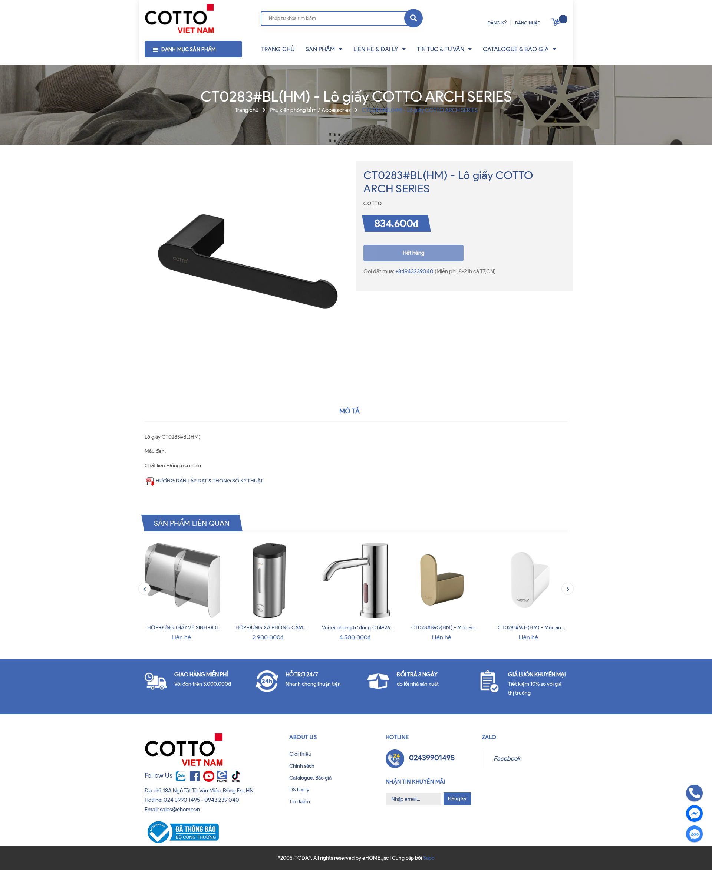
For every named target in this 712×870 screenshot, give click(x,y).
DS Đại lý (299, 790)
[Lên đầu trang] (30, 855)
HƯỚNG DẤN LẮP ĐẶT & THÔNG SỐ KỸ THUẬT (209, 481)
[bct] (182, 831)
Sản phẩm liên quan (192, 522)
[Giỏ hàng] (556, 24)
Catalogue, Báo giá (310, 778)
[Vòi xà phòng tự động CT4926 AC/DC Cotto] (356, 580)
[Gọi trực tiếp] (694, 793)
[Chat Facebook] (694, 813)
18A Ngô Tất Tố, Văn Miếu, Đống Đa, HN (208, 790)
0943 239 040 (221, 800)
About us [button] (303, 737)
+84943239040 (415, 271)
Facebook (507, 758)
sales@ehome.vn (180, 809)
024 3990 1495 (182, 800)
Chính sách (301, 766)
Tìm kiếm (299, 801)
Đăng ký (457, 798)
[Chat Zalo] (694, 833)
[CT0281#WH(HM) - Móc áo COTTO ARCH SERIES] (529, 580)
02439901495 (432, 757)
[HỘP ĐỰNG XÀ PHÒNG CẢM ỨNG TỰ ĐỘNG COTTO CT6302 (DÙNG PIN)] (269, 580)
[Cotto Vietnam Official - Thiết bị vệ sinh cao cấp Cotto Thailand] (179, 19)
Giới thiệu (300, 754)
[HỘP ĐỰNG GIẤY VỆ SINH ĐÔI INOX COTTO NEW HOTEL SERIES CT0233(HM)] (182, 580)
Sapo (429, 858)
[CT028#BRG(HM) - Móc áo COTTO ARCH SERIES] (443, 580)
